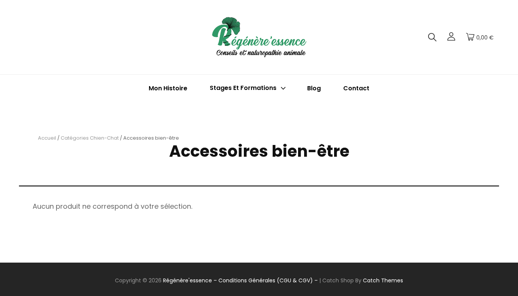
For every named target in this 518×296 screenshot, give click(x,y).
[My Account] (451, 37)
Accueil (47, 138)
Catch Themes (383, 280)
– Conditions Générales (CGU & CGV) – (265, 280)
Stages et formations (243, 88)
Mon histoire (168, 88)
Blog (314, 88)
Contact (356, 88)
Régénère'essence (187, 280)
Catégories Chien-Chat (90, 138)
